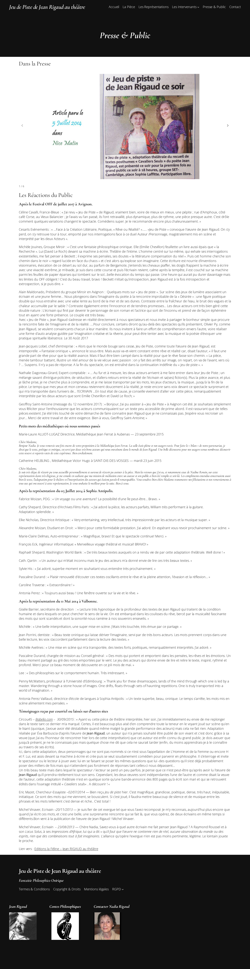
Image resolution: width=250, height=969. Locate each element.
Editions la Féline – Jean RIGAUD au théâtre (66, 849)
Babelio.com (44, 719)
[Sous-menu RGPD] (123, 889)
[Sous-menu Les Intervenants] (198, 7)
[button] (227, 125)
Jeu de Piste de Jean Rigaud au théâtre (47, 6)
